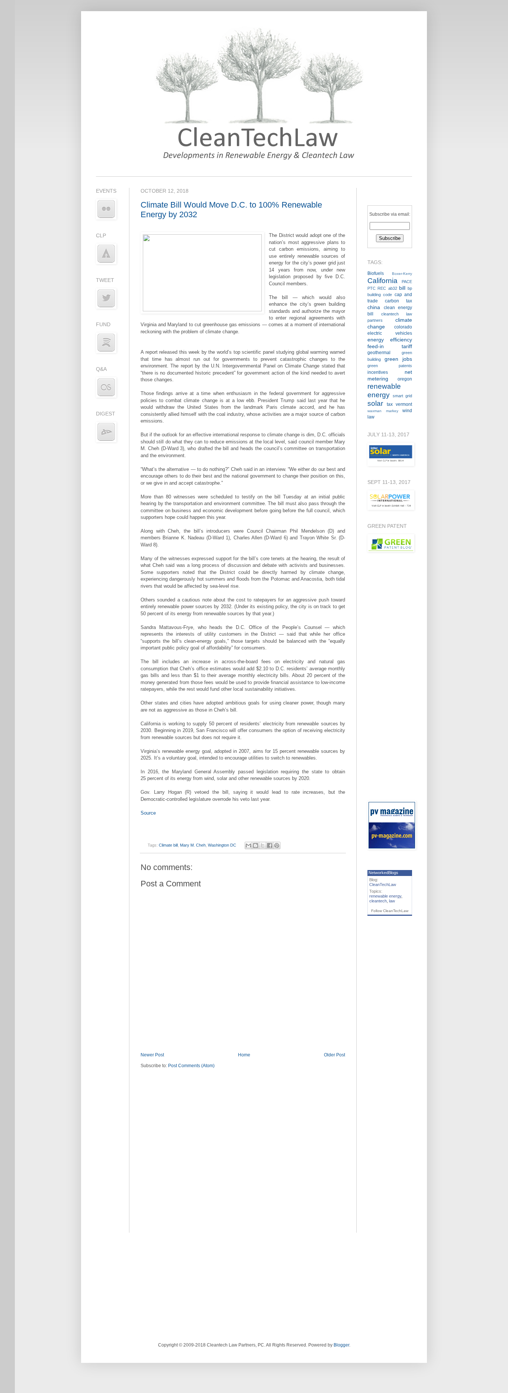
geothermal (378, 352)
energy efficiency (389, 340)
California (382, 281)
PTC (371, 288)
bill (402, 288)
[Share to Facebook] (269, 845)
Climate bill (168, 845)
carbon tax (398, 301)
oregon (405, 379)
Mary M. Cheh (193, 845)
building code (379, 294)
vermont (404, 404)
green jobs (398, 359)
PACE (407, 281)
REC (381, 288)
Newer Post (152, 1054)
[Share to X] (262, 845)
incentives (377, 372)
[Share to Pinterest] (276, 845)
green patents (389, 365)
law (392, 901)
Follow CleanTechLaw (389, 911)
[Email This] (248, 845)
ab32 (392, 288)
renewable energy (385, 896)
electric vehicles (389, 333)
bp (410, 288)
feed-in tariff (389, 346)
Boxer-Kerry (402, 274)
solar (375, 403)
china (373, 307)
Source (148, 813)
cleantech (378, 901)
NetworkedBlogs (383, 872)
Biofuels (375, 273)
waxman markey (382, 411)
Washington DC (222, 845)
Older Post (334, 1054)
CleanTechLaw (382, 884)
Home (244, 1054)
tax (390, 404)
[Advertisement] (389, 676)
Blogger (341, 1345)
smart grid (402, 396)
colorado (403, 327)
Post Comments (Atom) (191, 1065)
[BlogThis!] (255, 845)
